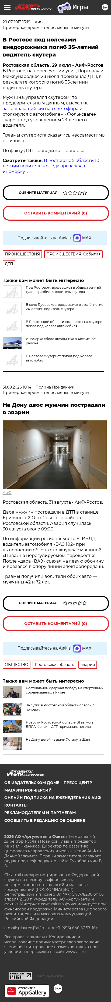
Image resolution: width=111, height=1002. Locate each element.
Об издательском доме (31, 782)
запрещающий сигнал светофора (40, 108)
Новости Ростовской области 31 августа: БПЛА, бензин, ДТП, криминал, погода (60, 724)
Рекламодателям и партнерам (40, 812)
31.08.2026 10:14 (17, 387)
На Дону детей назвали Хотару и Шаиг (58, 739)
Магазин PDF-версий (28, 790)
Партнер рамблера (51, 976)
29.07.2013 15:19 (16, 22)
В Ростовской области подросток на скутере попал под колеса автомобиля (64, 324)
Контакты (15, 805)
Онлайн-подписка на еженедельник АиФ (52, 797)
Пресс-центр (78, 782)
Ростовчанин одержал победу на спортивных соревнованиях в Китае (64, 690)
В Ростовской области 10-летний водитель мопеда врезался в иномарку (52, 166)
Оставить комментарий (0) (55, 213)
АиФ (7, 492)
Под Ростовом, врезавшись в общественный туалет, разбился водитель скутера (63, 289)
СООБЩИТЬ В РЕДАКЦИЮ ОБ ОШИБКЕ (44, 820)
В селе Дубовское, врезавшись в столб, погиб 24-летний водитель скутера (64, 307)
